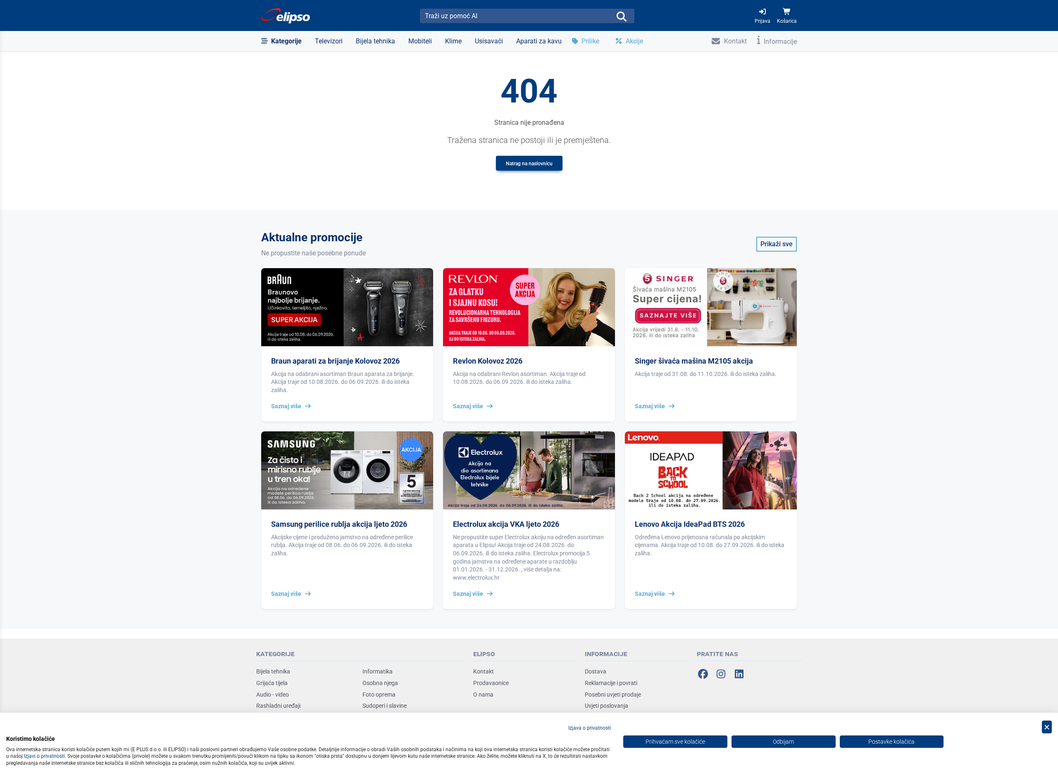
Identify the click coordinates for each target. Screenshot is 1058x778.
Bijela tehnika (273, 671)
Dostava (595, 671)
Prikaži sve (776, 244)
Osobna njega (380, 683)
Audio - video (272, 694)
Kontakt (483, 671)
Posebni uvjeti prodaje (613, 694)
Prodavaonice (491, 683)
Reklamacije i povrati (611, 683)
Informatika (377, 671)
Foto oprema (379, 694)
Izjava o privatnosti (589, 728)
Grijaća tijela (272, 683)
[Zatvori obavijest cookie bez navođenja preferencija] (1047, 727)
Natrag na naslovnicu (529, 164)
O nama (483, 694)
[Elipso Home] (286, 16)
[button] (281, 41)
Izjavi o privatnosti (44, 756)
